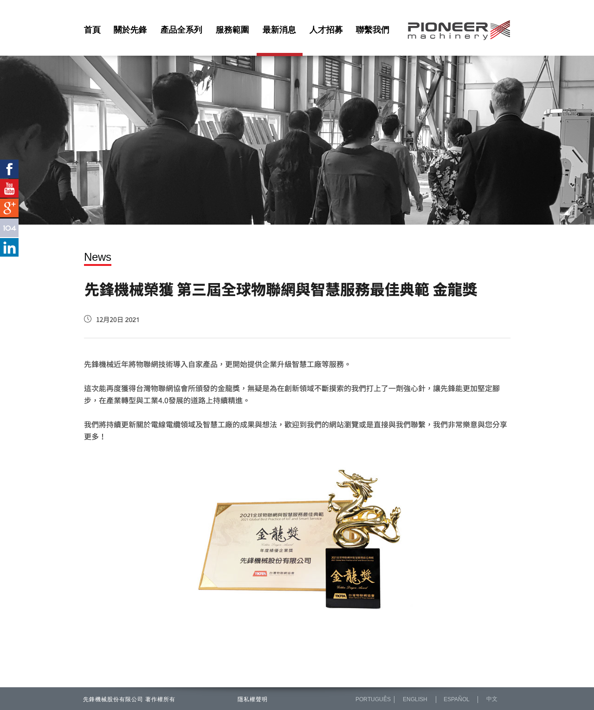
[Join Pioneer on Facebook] (9, 169)
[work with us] (9, 228)
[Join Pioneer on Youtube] (9, 188)
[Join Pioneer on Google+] (9, 208)
